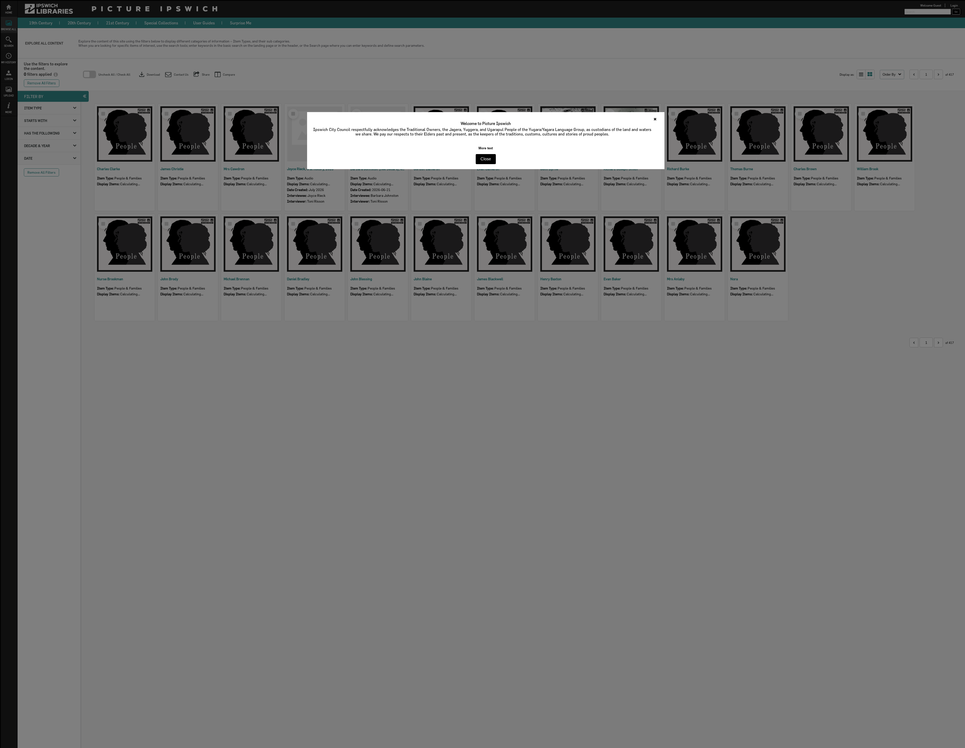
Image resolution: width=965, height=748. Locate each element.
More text (485, 148)
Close (485, 159)
